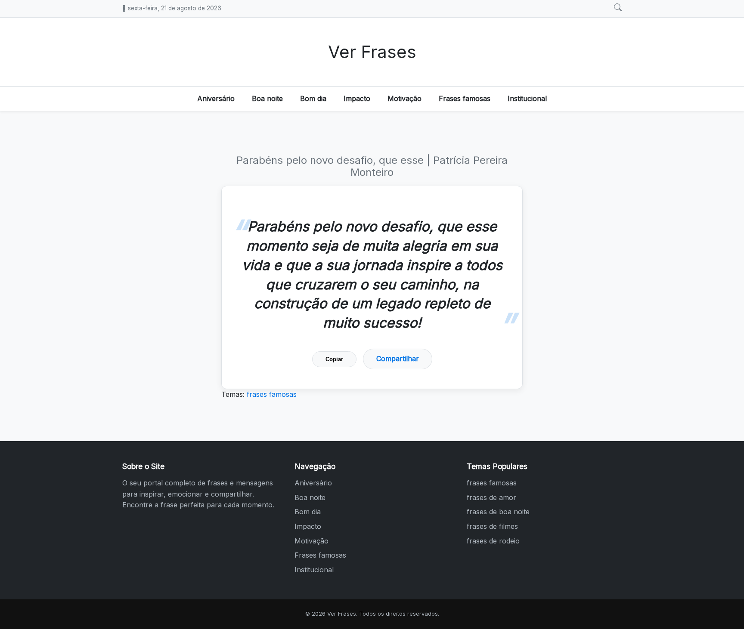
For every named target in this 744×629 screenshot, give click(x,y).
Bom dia (313, 98)
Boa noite (267, 98)
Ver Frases (372, 51)
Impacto (357, 98)
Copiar (334, 359)
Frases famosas (464, 98)
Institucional (527, 98)
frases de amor (491, 497)
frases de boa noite (498, 511)
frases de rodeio (493, 541)
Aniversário (216, 98)
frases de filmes (492, 526)
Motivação (405, 98)
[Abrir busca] (618, 7)
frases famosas (272, 394)
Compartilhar (397, 358)
